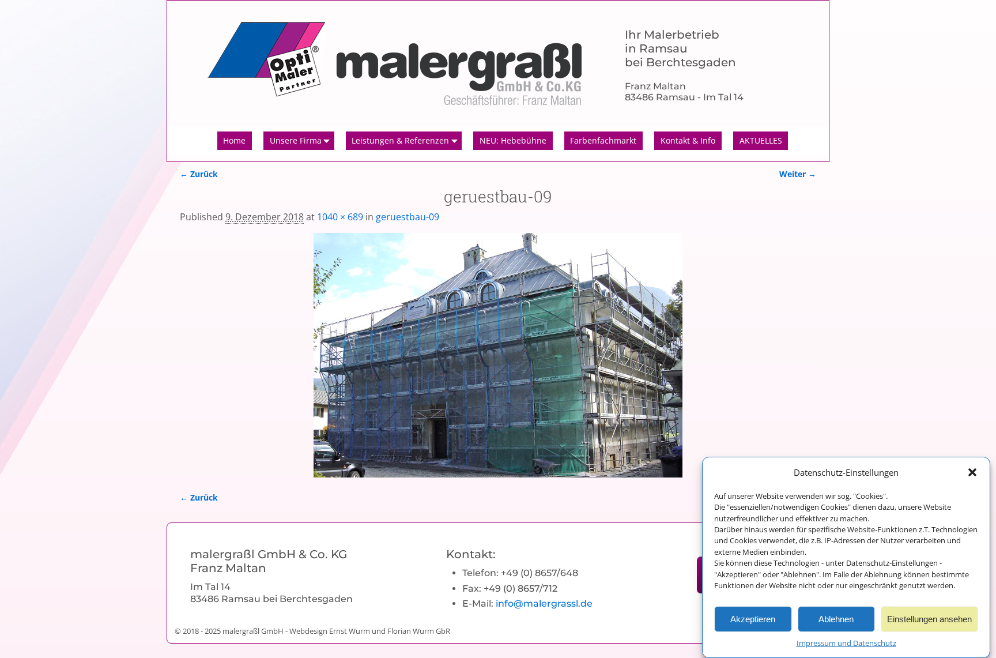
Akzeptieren (752, 618)
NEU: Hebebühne (513, 140)
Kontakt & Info (688, 140)
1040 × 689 (340, 216)
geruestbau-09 (407, 216)
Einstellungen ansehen (929, 618)
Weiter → (797, 173)
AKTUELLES (761, 140)
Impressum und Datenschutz (846, 643)
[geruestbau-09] (498, 355)
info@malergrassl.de (544, 603)
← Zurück (199, 173)
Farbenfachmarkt (603, 140)
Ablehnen (836, 618)
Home (234, 140)
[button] (972, 472)
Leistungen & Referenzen (400, 140)
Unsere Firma (296, 140)
